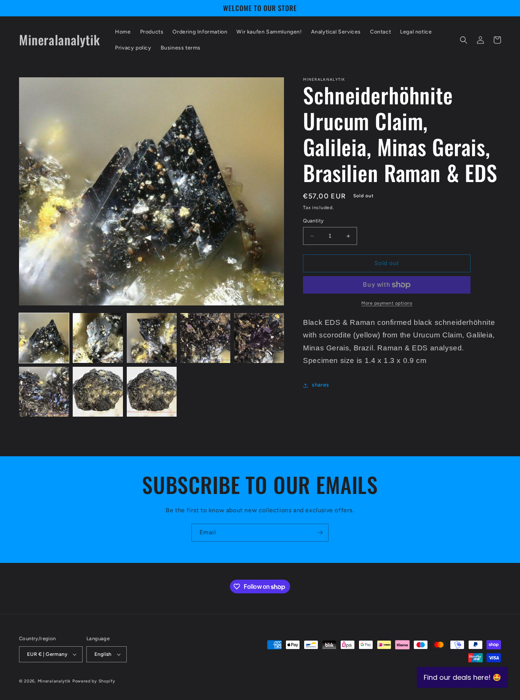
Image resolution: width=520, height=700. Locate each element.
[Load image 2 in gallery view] (98, 338)
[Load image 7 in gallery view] (98, 392)
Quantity (313, 221)
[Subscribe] (319, 533)
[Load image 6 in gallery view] (44, 392)
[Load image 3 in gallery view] (152, 338)
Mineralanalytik (54, 681)
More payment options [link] (386, 303)
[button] (463, 40)
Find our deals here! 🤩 (462, 677)
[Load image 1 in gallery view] (44, 338)
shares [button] (320, 385)
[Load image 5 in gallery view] (259, 338)
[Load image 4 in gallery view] (205, 338)
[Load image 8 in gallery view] (152, 392)
